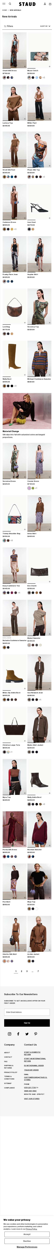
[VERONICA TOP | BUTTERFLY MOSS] (39, 306)
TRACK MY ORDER (31, 1070)
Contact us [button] (30, 1044)
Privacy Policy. (31, 1229)
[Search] (10, 4)
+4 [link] (19, 592)
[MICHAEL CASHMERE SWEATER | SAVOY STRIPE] (39, 359)
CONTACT (8, 1057)
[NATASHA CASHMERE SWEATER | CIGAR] (15, 618)
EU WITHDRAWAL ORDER (34, 1065)
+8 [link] (11, 540)
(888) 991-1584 (30, 1091)
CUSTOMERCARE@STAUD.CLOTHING (35, 1078)
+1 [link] (36, 488)
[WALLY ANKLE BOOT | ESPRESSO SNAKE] (39, 777)
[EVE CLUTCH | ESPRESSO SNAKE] (39, 565)
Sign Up (27, 1023)
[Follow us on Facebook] (18, 1034)
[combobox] (41, 26)
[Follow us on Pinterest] (35, 1034)
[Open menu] (3, 4)
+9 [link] (15, 386)
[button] (44, 4)
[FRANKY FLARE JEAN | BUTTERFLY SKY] (15, 254)
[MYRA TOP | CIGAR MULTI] (15, 777)
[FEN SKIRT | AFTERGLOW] (15, 882)
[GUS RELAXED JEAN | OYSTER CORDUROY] (39, 672)
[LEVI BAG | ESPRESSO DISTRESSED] (15, 306)
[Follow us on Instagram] (9, 1034)
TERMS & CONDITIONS (9, 1077)
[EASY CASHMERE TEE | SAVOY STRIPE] (15, 565)
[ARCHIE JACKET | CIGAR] (39, 934)
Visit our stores (31, 1098)
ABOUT (7, 1052)
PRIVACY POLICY (10, 1072)
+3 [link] (44, 77)
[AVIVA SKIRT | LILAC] (39, 513)
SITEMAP (7, 1083)
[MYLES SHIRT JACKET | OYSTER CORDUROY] (39, 725)
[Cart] (50, 4)
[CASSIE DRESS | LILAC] (39, 461)
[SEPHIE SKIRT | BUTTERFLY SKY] (39, 254)
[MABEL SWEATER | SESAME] (39, 618)
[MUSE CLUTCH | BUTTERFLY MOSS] (39, 50)
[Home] (27, 4)
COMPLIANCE (9, 1088)
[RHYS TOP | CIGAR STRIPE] (39, 882)
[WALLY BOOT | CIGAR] (15, 359)
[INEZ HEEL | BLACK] (39, 202)
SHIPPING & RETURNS (8, 1066)
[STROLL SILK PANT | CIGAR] (15, 150)
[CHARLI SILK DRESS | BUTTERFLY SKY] (15, 50)
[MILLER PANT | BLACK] (39, 103)
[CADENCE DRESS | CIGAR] (15, 202)
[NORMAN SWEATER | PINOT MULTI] (39, 829)
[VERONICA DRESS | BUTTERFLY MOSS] (15, 461)
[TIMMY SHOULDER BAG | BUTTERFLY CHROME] (15, 513)
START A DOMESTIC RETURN (32, 1053)
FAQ (5, 1061)
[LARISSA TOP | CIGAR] (15, 103)
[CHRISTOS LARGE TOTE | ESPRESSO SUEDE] (15, 725)
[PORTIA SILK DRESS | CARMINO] (15, 829)
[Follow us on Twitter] (27, 1034)
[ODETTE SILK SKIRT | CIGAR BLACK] (15, 934)
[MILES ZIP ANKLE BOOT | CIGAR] (15, 672)
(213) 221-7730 (30, 1087)
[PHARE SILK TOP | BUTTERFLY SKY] (39, 150)
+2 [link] (44, 176)
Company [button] (9, 1044)
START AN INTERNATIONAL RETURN (35, 1059)
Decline (27, 1241)
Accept (27, 1234)
